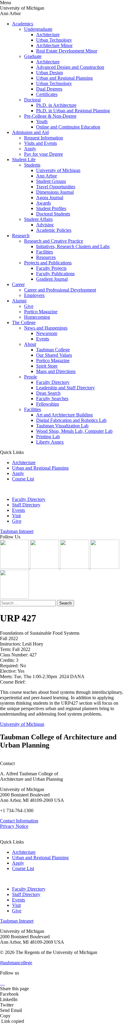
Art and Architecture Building (64, 414)
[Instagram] (15, 566)
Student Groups (51, 181)
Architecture (48, 34)
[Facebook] (14, 597)
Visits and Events (40, 143)
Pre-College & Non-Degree (50, 116)
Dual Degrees (49, 88)
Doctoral (32, 99)
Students (32, 164)
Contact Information (19, 820)
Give (28, 306)
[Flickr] (75, 566)
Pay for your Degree (43, 154)
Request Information (43, 137)
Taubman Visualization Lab (62, 425)
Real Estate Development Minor (66, 50)
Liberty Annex (50, 442)
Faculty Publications (55, 273)
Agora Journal (49, 197)
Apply (30, 148)
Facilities (44, 251)
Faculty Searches (52, 398)
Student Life (24, 159)
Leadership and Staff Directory (65, 387)
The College (24, 322)
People (30, 376)
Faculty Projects (51, 268)
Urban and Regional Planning (64, 78)
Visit (16, 515)
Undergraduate (38, 29)
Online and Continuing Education (68, 126)
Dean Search (48, 393)
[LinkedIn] (45, 566)
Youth (42, 121)
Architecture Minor (54, 45)
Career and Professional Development (60, 289)
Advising (45, 224)
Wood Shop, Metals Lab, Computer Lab (74, 431)
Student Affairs (38, 219)
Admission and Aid (30, 132)
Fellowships (47, 404)
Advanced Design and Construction (70, 67)
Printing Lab (48, 436)
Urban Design (49, 72)
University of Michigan (58, 170)
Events (42, 338)
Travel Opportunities (55, 186)
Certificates (46, 94)
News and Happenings (45, 327)
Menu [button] (5, 2)
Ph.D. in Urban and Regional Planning (73, 110)
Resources (46, 257)
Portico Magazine (40, 311)
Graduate (33, 56)
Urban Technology (54, 40)
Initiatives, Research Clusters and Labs (73, 246)
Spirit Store (46, 365)
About (30, 344)
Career (18, 284)
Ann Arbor (46, 175)
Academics (22, 23)
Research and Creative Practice (53, 241)
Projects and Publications (48, 262)
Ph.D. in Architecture (56, 105)
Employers (34, 295)
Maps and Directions (56, 371)
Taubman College (53, 349)
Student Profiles (51, 208)
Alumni (19, 300)
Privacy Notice (14, 826)
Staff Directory (26, 504)
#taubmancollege (16, 962)
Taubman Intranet (16, 531)
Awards (43, 203)
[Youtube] (104, 566)
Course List (23, 478)
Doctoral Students (53, 213)
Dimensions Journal (55, 192)
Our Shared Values (54, 355)
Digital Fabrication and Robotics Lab (71, 420)
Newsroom (46, 333)
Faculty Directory (53, 382)
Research (20, 235)
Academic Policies (53, 230)
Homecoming (37, 317)
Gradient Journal (52, 279)
